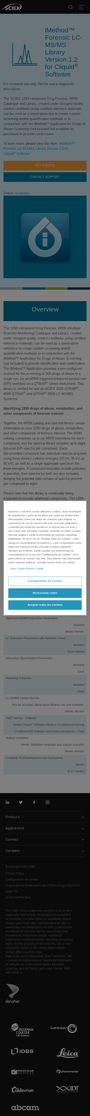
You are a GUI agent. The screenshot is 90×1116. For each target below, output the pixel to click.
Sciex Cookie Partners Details (27, 568)
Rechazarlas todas (45, 592)
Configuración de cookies (45, 581)
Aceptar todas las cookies (45, 604)
